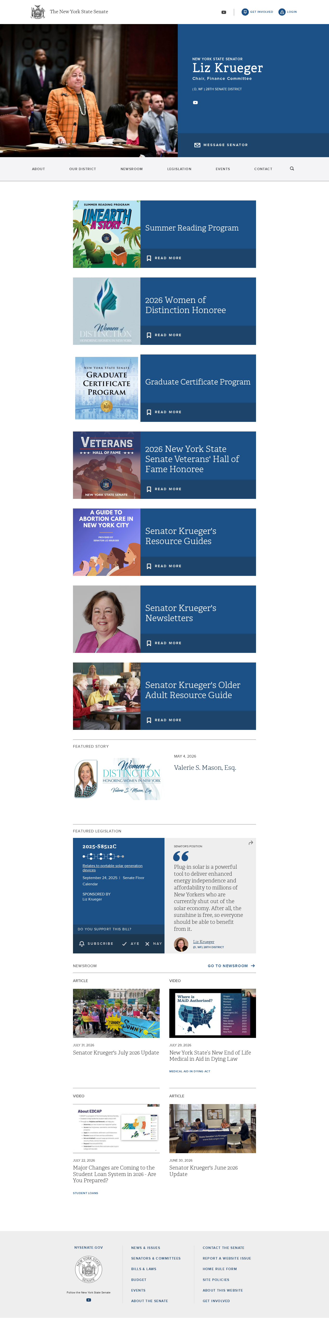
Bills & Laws (144, 1269)
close (251, 843)
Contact (263, 169)
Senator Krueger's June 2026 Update (203, 1170)
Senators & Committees (156, 1258)
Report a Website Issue (227, 1258)
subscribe (101, 943)
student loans (85, 1193)
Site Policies (216, 1280)
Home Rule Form (220, 1269)
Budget (138, 1280)
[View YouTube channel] (223, 12)
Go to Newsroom (228, 966)
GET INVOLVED (216, 1301)
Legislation (179, 169)
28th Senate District (224, 89)
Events (223, 169)
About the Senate (149, 1301)
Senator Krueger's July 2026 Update (116, 1052)
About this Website (223, 1290)
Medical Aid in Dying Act (189, 1071)
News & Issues (145, 1248)
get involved (261, 12)
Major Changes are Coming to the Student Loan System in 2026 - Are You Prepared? (114, 1174)
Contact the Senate (224, 1248)
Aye (135, 943)
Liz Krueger (227, 68)
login (292, 12)
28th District (214, 947)
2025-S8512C (100, 846)
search (292, 169)
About (38, 169)
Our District (82, 169)
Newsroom (132, 169)
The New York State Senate (79, 12)
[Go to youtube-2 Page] (88, 1300)
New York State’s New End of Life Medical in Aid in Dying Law (210, 1055)
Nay (158, 943)
